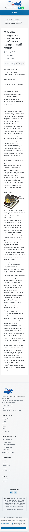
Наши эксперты (6, 470)
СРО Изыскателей (7, 447)
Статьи (4, 426)
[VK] (11, 492)
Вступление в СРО (7, 439)
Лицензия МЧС (6, 449)
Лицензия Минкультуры (8, 452)
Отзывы (4, 468)
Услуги (4, 421)
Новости (4, 423)
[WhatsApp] (22, 8)
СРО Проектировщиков (8, 444)
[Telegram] (19, 8)
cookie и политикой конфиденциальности (11, 522)
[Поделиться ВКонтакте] (16, 63)
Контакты (5, 463)
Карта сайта (5, 431)
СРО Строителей (6, 442)
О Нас (4, 460)
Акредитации (6, 465)
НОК (3, 428)
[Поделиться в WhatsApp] (23, 63)
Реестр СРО (5, 419)
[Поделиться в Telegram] (20, 63)
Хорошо (14, 528)
